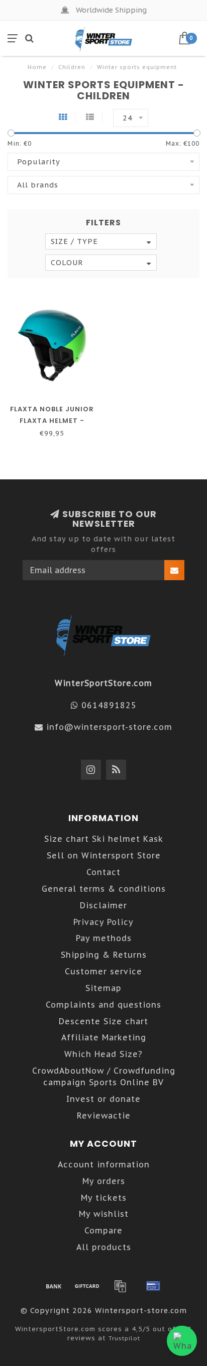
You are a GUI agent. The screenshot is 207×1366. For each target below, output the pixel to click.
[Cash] (86, 1285)
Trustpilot (124, 1338)
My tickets (104, 1198)
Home (37, 67)
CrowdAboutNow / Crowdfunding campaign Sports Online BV (103, 1076)
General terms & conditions (104, 889)
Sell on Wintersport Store (104, 855)
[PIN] (153, 1285)
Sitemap (103, 988)
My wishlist (104, 1214)
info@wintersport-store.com (109, 727)
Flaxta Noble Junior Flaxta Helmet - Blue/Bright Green (52, 420)
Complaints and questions (103, 1005)
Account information (104, 1164)
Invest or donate (103, 1099)
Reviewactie (104, 1115)
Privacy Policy (103, 922)
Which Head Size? (103, 1054)
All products (103, 1247)
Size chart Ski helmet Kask (103, 839)
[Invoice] (120, 1285)
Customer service (103, 971)
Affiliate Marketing (103, 1037)
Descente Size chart (103, 1021)
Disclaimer (103, 905)
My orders (103, 1181)
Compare (103, 1230)
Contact (103, 872)
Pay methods (104, 938)
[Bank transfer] (53, 1285)
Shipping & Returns (104, 955)
